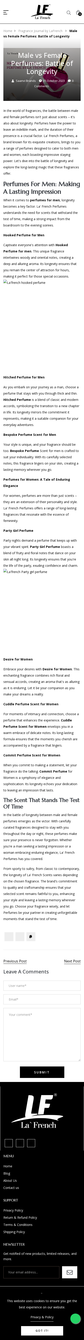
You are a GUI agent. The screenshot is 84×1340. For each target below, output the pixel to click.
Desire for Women (57, 669)
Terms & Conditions (17, 1225)
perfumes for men (45, 200)
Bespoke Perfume (24, 451)
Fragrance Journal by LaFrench (40, 31)
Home (7, 31)
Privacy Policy (13, 1210)
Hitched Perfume (17, 399)
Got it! (42, 1331)
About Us (10, 1180)
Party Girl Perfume (45, 547)
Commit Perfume (53, 771)
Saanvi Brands (26, 81)
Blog (6, 1173)
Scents (47, 875)
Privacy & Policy (42, 1317)
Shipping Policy (14, 1232)
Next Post (72, 961)
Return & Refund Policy (20, 1217)
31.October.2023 (54, 81)
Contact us (11, 1188)
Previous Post (15, 961)
